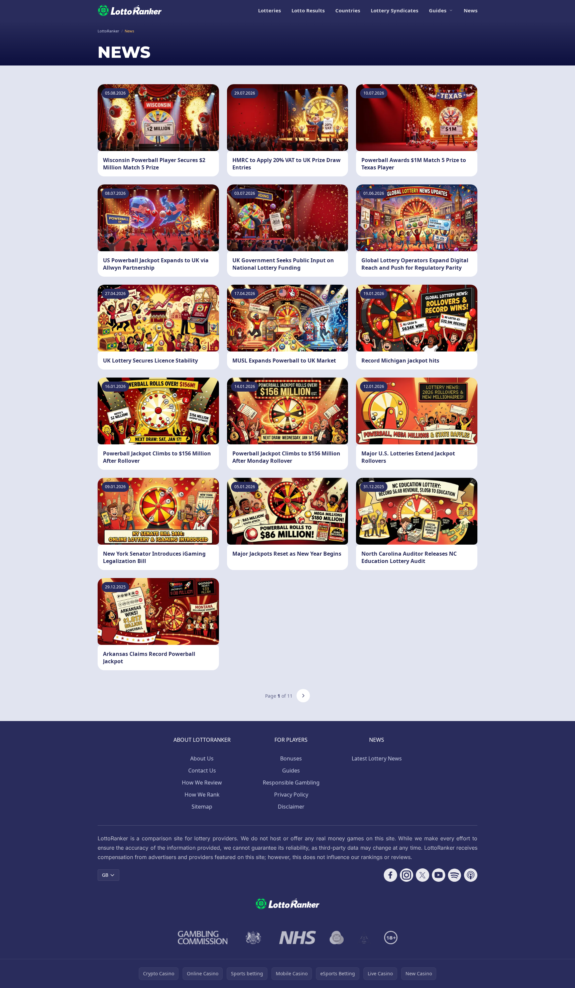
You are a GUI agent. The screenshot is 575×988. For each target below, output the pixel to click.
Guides (437, 10)
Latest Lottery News (377, 758)
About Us (202, 758)
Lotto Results (308, 10)
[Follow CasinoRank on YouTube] (438, 875)
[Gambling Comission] (203, 937)
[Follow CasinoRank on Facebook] (390, 875)
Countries (347, 10)
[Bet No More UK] (337, 937)
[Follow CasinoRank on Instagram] (406, 875)
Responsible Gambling (291, 782)
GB (105, 875)
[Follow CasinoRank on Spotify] (454, 875)
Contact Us (202, 770)
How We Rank (202, 794)
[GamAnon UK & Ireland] (364, 937)
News (470, 10)
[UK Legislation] (253, 937)
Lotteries (269, 10)
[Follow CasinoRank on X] (422, 875)
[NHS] (297, 937)
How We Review (202, 782)
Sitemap (202, 806)
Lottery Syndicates (394, 10)
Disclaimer (291, 806)
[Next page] (303, 695)
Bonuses (291, 758)
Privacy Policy (291, 794)
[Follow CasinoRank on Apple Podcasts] (470, 875)
